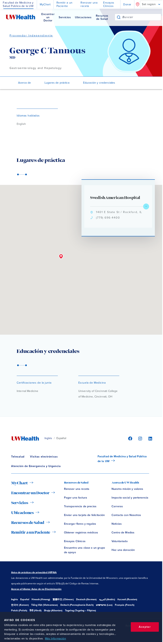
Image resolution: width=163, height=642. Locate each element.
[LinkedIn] (148, 438)
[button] (61, 256)
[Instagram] (140, 438)
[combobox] (141, 17)
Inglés (48, 438)
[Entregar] (118, 17)
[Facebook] (130, 438)
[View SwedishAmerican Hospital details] (146, 206)
